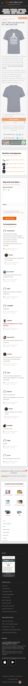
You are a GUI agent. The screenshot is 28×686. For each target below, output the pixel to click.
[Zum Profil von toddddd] (4, 425)
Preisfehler (15, 648)
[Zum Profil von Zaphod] (4, 320)
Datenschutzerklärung (7, 621)
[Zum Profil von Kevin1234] (4, 271)
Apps (4, 526)
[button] (4, 190)
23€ (20, 82)
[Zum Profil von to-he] (4, 455)
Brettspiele (5, 535)
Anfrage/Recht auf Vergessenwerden (11, 629)
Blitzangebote (6, 532)
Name (5, 204)
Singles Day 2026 (6, 603)
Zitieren (13, 249)
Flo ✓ (3, 26)
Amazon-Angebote (7, 523)
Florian (11, 255)
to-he (8, 455)
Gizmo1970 (10, 337)
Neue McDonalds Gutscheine (9, 611)
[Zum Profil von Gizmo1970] (4, 337)
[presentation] (4, 190)
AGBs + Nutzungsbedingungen (10, 624)
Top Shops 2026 (6, 597)
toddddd (9, 425)
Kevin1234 (10, 272)
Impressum (5, 586)
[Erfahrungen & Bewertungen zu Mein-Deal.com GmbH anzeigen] (8, 566)
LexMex (9, 354)
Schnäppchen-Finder (7, 591)
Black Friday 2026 (6, 600)
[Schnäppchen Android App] (22, 138)
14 (19, 26)
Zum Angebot (14, 119)
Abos (4, 520)
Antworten (7, 249)
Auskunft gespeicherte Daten (9, 632)
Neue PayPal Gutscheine (8, 606)
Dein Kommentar (8, 187)
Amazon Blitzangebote (8, 594)
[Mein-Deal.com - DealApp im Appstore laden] (6, 662)
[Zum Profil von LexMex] (4, 354)
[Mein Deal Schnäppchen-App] (14, 662)
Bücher (4, 538)
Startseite (5, 18)
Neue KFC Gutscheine (7, 608)
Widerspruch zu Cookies (8, 626)
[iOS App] (17, 138)
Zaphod (9, 320)
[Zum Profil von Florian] (6, 255)
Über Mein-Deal (6, 588)
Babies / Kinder (6, 529)
